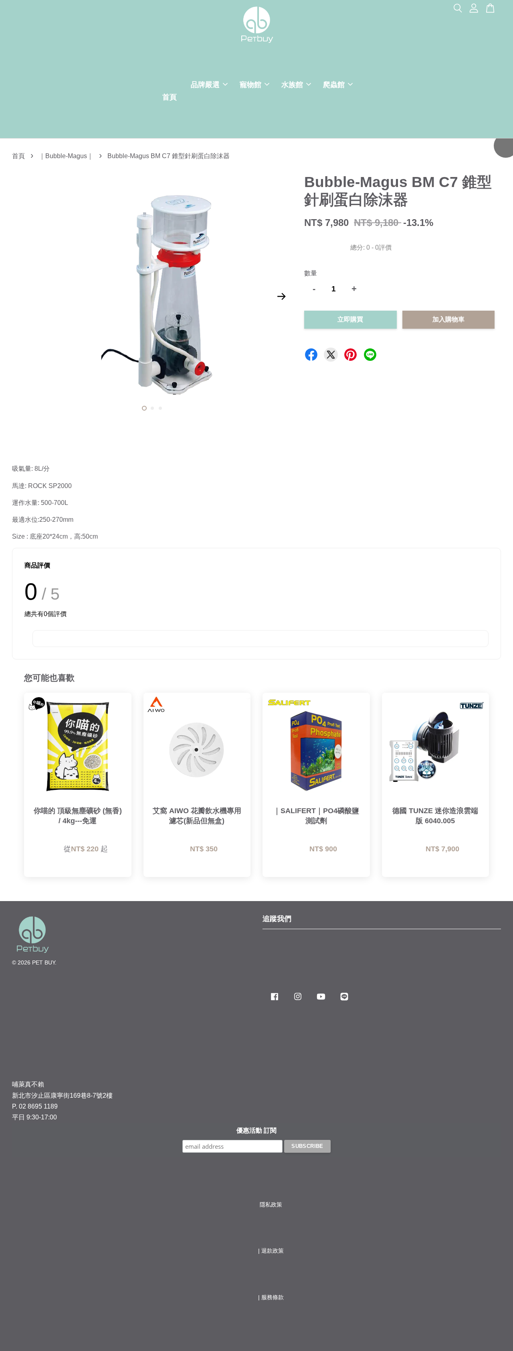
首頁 (169, 97)
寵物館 (250, 85)
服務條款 (272, 1297)
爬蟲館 (334, 85)
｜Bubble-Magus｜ (66, 156)
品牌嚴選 (205, 85)
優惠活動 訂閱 (256, 1130)
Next (281, 296)
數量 (310, 273)
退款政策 (272, 1251)
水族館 (292, 85)
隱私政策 (271, 1205)
